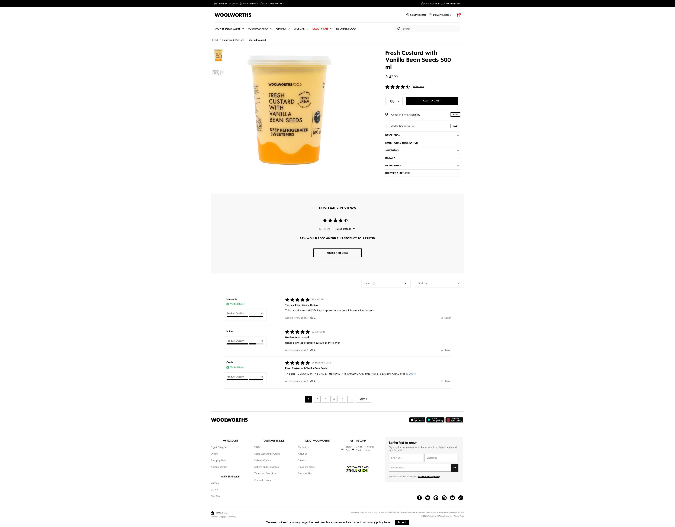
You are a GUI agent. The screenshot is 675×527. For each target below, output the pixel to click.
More (413, 373)
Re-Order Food (346, 29)
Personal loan (369, 448)
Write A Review (337, 252)
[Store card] (342, 449)
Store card (348, 448)
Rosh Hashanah (258, 29)
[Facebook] (421, 498)
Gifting (281, 29)
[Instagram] (446, 498)
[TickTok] (462, 498)
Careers (302, 460)
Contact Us (303, 447)
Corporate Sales (262, 480)
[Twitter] (429, 498)
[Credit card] (353, 449)
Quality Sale (320, 29)
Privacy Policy (459, 516)
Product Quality (235, 313)
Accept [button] (401, 522)
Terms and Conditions (265, 473)
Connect (215, 483)
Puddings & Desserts (233, 40)
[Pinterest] (437, 498)
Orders (214, 453)
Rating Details (343, 229)
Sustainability (305, 473)
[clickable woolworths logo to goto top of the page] (229, 420)
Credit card (359, 448)
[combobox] (430, 29)
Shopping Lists (218, 460)
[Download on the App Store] (417, 420)
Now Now (215, 496)
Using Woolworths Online (267, 453)
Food (215, 40)
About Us (302, 453)
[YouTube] (454, 498)
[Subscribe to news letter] (454, 468)
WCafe (214, 489)
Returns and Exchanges (266, 467)
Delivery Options (262, 460)
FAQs (257, 447)
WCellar (299, 29)
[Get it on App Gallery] (454, 420)
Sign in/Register (219, 447)
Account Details (219, 467)
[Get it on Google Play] (435, 420)
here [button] (387, 522)
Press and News (306, 467)
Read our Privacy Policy (429, 476)
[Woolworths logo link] (232, 15)
